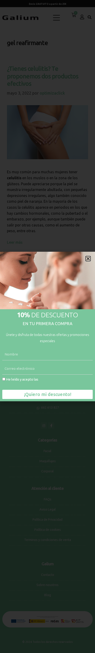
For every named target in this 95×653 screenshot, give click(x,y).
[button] (88, 258)
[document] (47, 326)
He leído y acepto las (39, 382)
